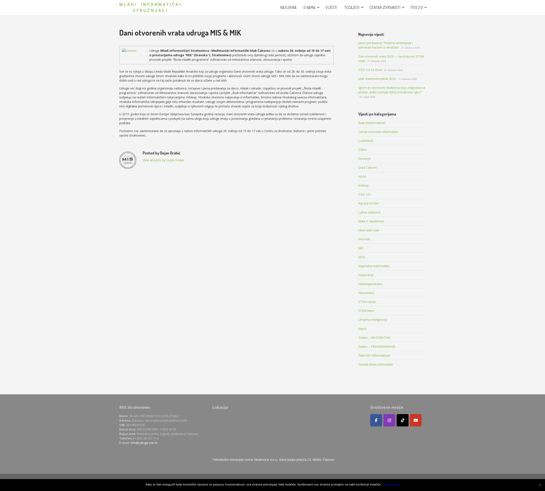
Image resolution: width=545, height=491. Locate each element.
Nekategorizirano (370, 284)
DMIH (362, 150)
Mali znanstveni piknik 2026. (377, 79)
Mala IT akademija (371, 221)
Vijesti (362, 329)
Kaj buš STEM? (368, 203)
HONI (362, 176)
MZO (361, 257)
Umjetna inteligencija (372, 320)
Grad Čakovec (367, 168)
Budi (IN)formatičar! (372, 123)
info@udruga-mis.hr (144, 443)
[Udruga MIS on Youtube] (416, 420)
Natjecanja (365, 275)
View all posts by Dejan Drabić (163, 160)
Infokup (363, 185)
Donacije (364, 159)
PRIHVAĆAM (391, 484)
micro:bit (364, 239)
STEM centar (367, 302)
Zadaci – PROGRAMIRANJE (376, 346)
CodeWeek (365, 141)
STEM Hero (366, 311)
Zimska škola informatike (375, 364)
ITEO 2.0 (364, 194)
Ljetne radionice (369, 212)
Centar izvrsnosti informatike (378, 132)
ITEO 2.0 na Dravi (370, 70)
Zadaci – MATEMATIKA (374, 337)
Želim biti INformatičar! (374, 355)
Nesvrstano (366, 293)
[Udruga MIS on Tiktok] (403, 420)
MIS (361, 248)
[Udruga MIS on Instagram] (389, 420)
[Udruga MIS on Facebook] (376, 420)
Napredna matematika (373, 266)
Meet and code (368, 230)
